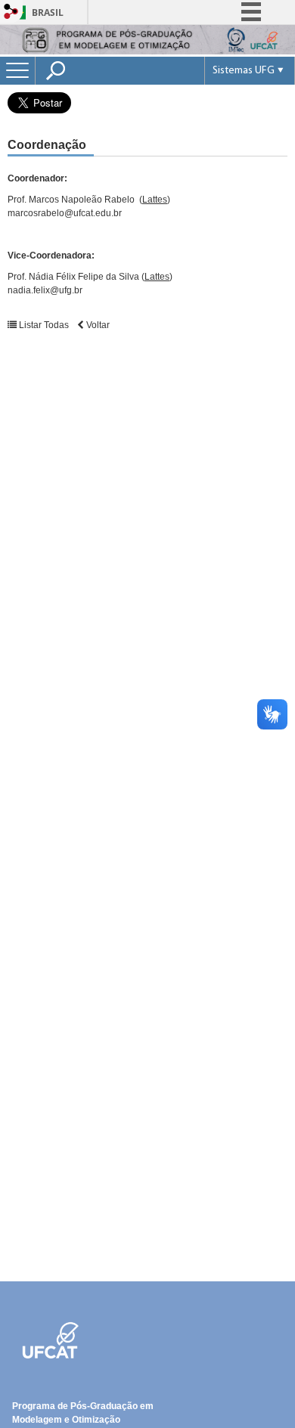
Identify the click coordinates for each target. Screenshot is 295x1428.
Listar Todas (44, 325)
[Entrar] (11, 12)
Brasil (48, 12)
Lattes (154, 199)
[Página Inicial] (147, 50)
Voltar (97, 325)
